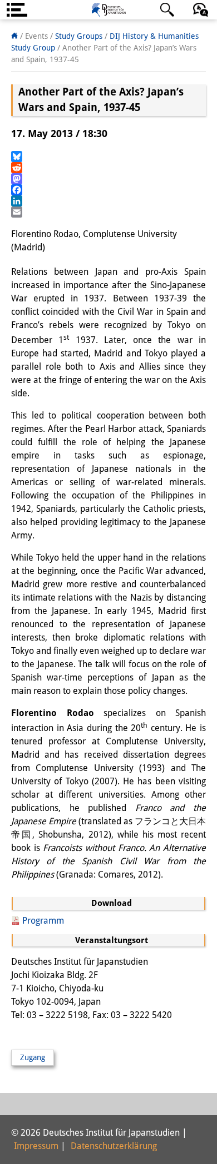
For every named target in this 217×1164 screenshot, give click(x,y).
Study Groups (78, 36)
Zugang (32, 1057)
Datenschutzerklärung (114, 1146)
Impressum (36, 1146)
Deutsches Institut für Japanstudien (108, 10)
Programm (43, 920)
